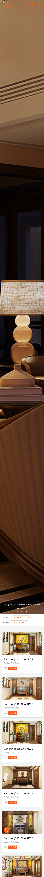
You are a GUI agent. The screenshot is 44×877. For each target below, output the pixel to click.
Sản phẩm (18, 604)
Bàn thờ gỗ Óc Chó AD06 (18, 793)
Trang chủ (8, 604)
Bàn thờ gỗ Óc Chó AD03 (18, 704)
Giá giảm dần (18, 622)
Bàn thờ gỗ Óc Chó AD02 (18, 659)
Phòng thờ (22, 608)
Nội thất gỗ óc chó (32, 604)
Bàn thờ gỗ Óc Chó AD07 (18, 838)
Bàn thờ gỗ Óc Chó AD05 (18, 748)
